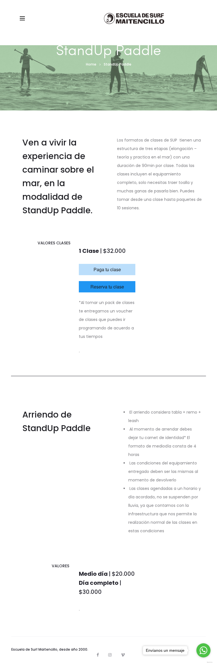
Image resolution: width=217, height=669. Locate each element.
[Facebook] (98, 655)
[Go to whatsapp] (203, 650)
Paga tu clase (107, 269)
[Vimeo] (123, 655)
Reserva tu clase (107, 286)
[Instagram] (110, 655)
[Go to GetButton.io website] (203, 662)
